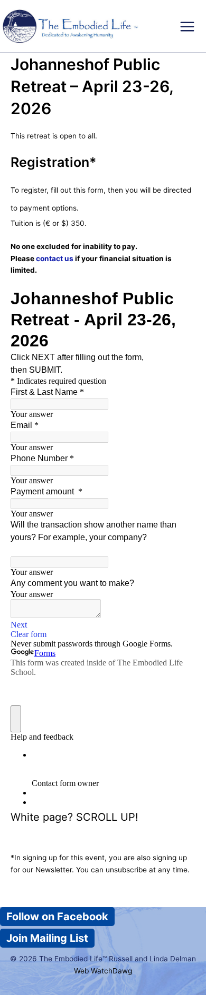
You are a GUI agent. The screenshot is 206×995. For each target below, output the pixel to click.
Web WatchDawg (103, 971)
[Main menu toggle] (187, 26)
